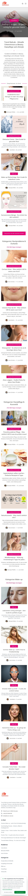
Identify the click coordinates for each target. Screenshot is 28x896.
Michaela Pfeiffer (5, 850)
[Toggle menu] (25, 3)
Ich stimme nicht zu (8, 892)
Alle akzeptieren (20, 892)
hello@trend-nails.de (8, 816)
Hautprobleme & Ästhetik (14, 266)
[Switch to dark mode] (22, 3)
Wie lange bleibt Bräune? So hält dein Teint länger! (13, 837)
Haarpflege (14, 20)
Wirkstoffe (3, 871)
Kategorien (4, 857)
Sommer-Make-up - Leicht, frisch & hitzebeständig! (13, 823)
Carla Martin (4, 848)
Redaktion (4, 845)
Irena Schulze (4, 853)
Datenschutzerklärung (7, 889)
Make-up (14, 173)
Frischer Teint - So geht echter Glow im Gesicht (12, 835)
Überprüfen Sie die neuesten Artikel (14, 233)
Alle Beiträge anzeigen (14, 247)
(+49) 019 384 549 (7, 813)
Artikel (3, 820)
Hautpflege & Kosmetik (14, 91)
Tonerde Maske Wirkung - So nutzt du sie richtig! (13, 840)
